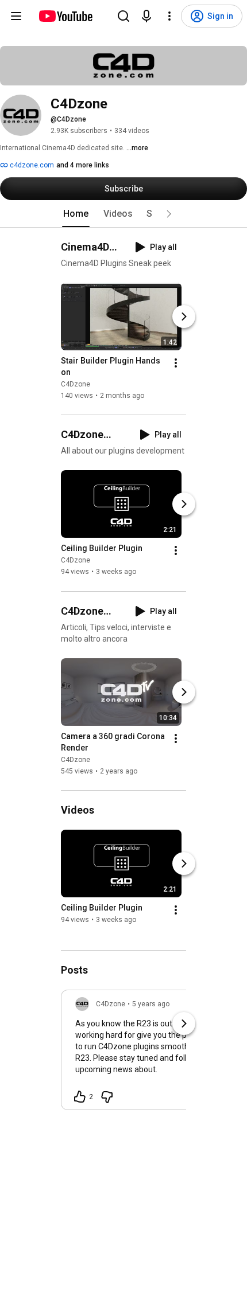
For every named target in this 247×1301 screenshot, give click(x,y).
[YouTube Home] (65, 16)
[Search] (123, 16)
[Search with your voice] (146, 16)
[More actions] (175, 362)
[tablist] (123, 214)
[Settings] (169, 16)
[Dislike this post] (107, 1097)
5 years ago (150, 1004)
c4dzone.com (31, 165)
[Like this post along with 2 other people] (80, 1097)
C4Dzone (75, 384)
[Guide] (16, 16)
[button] (169, 214)
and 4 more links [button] (82, 165)
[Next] (183, 316)
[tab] (76, 214)
